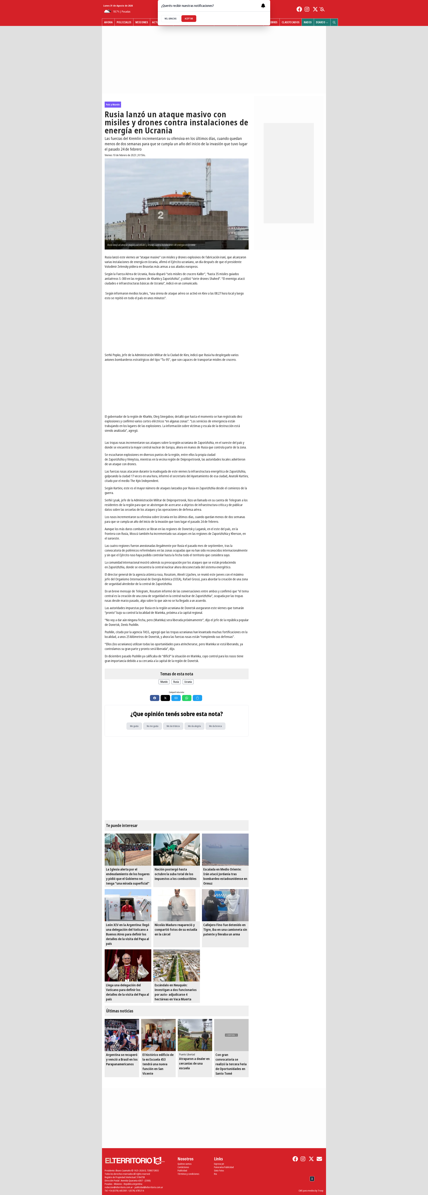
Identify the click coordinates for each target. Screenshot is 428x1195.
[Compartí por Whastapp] (186, 698)
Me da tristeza (173, 726)
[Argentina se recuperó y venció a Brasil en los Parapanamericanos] (122, 1035)
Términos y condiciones (188, 1173)
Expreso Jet (219, 1163)
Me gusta (134, 726)
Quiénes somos (184, 1163)
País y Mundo (113, 104)
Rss (215, 1173)
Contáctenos (183, 1167)
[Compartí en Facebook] (154, 698)
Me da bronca (215, 726)
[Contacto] (319, 1159)
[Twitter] (315, 9)
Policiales (124, 22)
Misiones (141, 22)
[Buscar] (334, 22)
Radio (308, 22)
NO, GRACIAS (171, 18)
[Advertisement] (177, 326)
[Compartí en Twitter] (165, 698)
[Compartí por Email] (176, 698)
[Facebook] (299, 9)
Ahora (108, 22)
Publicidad (182, 1170)
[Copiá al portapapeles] (197, 698)
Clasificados (291, 22)
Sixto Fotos (219, 1170)
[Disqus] (177, 778)
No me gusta (152, 726)
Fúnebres (272, 22)
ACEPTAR (189, 18)
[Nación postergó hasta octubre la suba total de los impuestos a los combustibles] (176, 850)
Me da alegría (194, 726)
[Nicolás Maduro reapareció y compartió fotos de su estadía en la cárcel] (176, 905)
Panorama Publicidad (224, 1167)
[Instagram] (307, 9)
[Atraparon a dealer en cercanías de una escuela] (195, 1035)
